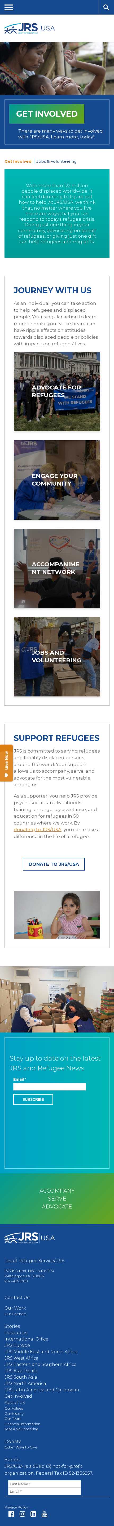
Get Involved (18, 1396)
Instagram (22, 1514)
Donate (13, 1441)
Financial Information (22, 1424)
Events (12, 1459)
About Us (15, 1402)
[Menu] (9, 7)
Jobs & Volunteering (56, 161)
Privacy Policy (16, 1507)
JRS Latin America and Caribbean (42, 1389)
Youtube (44, 1514)
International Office (26, 1339)
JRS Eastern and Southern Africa (41, 1364)
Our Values (14, 1408)
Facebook (11, 1514)
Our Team (13, 1418)
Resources (16, 1332)
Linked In (33, 1514)
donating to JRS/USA (38, 829)
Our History (14, 1413)
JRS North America (25, 1383)
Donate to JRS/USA (54, 864)
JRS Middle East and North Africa (41, 1351)
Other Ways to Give (21, 1447)
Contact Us (17, 1297)
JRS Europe (17, 1345)
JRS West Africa (21, 1358)
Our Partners (15, 1314)
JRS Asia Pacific (21, 1370)
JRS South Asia (21, 1377)
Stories (12, 1326)
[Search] (106, 7)
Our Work (15, 1308)
